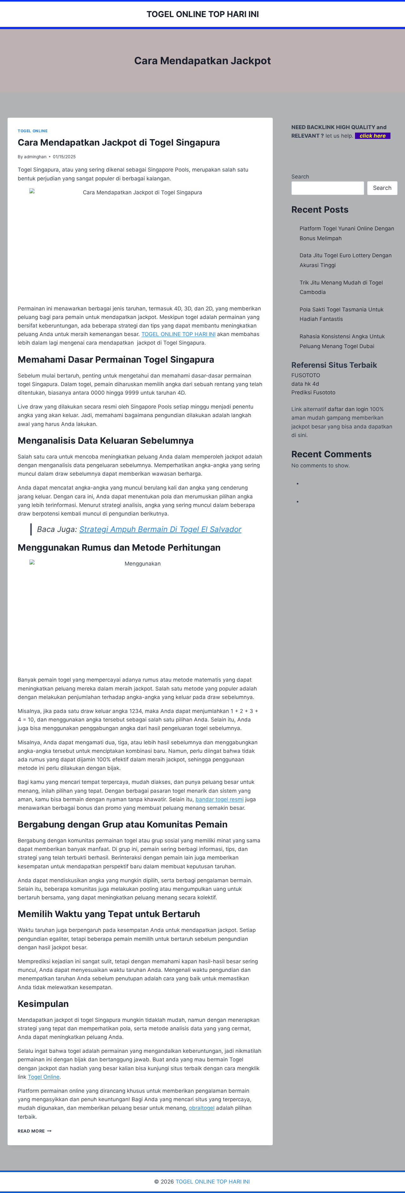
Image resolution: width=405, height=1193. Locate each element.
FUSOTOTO (305, 375)
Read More (35, 1131)
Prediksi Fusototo (313, 392)
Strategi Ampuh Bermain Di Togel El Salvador (160, 529)
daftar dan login (348, 409)
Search (300, 176)
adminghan (35, 156)
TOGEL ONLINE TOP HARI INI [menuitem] (178, 334)
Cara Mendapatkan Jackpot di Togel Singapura (119, 142)
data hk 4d (305, 384)
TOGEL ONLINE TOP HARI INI (213, 1181)
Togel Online (43, 1077)
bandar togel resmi (220, 799)
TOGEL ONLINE (32, 130)
